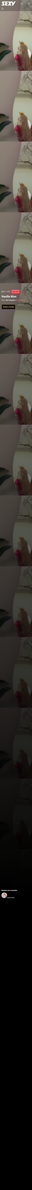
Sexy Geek (15, 291)
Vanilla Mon (11, 897)
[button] (21, 3)
